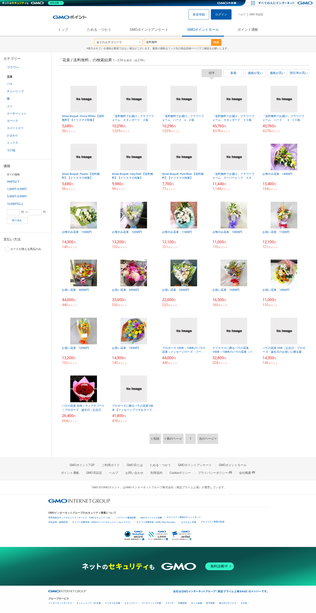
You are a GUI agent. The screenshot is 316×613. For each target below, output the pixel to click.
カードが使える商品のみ (25, 249)
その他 (11, 150)
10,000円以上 (15, 203)
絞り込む (17, 220)
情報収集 (182, 603)
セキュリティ (130, 603)
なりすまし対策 (188, 522)
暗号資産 (210, 603)
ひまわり (12, 135)
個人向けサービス (227, 603)
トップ (63, 30)
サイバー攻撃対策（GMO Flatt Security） (157, 522)
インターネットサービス (60, 603)
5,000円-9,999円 (17, 196)
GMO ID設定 (256, 14)
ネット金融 (196, 603)
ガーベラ (12, 120)
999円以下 (13, 181)
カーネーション (16, 113)
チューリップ (15, 91)
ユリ (9, 106)
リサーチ (169, 603)
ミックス (12, 142)
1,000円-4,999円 (17, 189)
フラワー (13, 67)
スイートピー (15, 128)
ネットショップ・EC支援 (88, 603)
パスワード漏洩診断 (126, 517)
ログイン (221, 14)
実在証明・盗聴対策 (58, 522)
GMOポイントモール (203, 30)
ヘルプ (242, 14)
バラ (9, 84)
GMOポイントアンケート (149, 30)
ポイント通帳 (248, 30)
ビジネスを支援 (112, 603)
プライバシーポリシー (213, 472)
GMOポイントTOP (82, 465)
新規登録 (199, 14)
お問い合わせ (134, 472)
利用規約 (156, 472)
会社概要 (245, 472)
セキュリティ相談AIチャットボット (184, 517)
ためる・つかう (99, 30)
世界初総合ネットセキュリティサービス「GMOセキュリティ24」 (80, 517)
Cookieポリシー (180, 472)
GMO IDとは (135, 465)
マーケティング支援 (151, 603)
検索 (216, 42)
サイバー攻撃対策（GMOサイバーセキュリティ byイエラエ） (102, 522)
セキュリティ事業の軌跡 (212, 522)
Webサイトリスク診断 (151, 517)
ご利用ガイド (111, 465)
